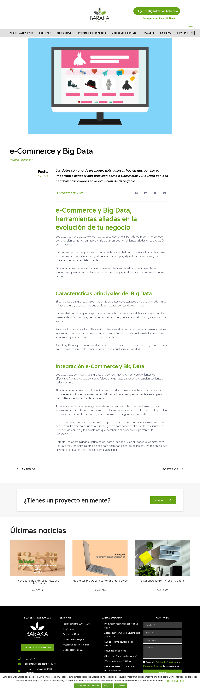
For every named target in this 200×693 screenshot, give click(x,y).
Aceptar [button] (107, 685)
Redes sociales (65, 33)
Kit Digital (165, 33)
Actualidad (148, 33)
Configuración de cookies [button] (87, 685)
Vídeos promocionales (124, 33)
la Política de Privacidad (165, 662)
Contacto (182, 33)
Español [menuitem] (191, 26)
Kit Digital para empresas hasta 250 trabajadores (37, 582)
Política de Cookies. (174, 680)
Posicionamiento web (21, 33)
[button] (192, 33)
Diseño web (45, 33)
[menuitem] (191, 26)
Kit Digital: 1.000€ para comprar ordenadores (100, 580)
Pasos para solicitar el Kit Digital (159, 18)
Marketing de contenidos (92, 33)
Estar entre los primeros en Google (162, 580)
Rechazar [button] (120, 685)
